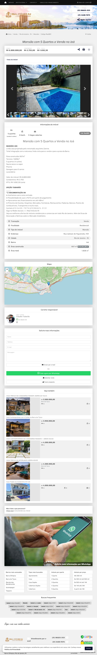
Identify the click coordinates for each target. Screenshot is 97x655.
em (37, 610)
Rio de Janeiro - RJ (25, 34)
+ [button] (7, 269)
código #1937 (50, 603)
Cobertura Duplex (34, 586)
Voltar (89, 34)
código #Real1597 (78, 610)
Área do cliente (84, 2)
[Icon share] (66, 624)
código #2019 (74, 613)
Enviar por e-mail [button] (49, 365)
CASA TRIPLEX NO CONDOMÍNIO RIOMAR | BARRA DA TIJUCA (26, 396)
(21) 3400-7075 (84, 15)
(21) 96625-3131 (83, 10)
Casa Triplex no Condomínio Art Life (18, 482)
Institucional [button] (20, 2)
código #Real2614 (58, 613)
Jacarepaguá (10, 587)
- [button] (7, 272)
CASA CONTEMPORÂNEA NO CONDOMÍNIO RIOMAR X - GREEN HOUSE (30, 439)
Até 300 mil (78, 576)
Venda (15, 34)
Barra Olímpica (11, 576)
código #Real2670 (17, 606)
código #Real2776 (24, 613)
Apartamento (33, 576)
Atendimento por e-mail (37, 639)
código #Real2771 (83, 603)
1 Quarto (54, 576)
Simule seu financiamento (49, 2)
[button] (12, 88)
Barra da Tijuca (11, 579)
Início (9, 34)
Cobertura (32, 589)
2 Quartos (54, 579)
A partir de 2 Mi (79, 589)
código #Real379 (63, 606)
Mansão (36, 34)
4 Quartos (54, 586)
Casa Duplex (33, 582)
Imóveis (11, 2)
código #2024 (47, 606)
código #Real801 (13, 603)
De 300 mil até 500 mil (81, 579)
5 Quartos (54, 589)
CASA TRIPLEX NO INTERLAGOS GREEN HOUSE (22, 460)
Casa (30, 579)
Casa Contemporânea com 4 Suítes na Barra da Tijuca (24, 417)
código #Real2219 (80, 606)
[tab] (12, 59)
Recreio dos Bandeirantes (10, 583)
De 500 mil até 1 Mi (80, 582)
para (36, 603)
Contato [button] (33, 2)
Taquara (9, 591)
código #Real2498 (66, 603)
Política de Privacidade (12, 649)
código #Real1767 (55, 610)
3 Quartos (54, 582)
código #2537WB (18, 610)
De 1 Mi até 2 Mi (79, 586)
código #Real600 (41, 613)
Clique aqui (10, 511)
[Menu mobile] (5, 2)
